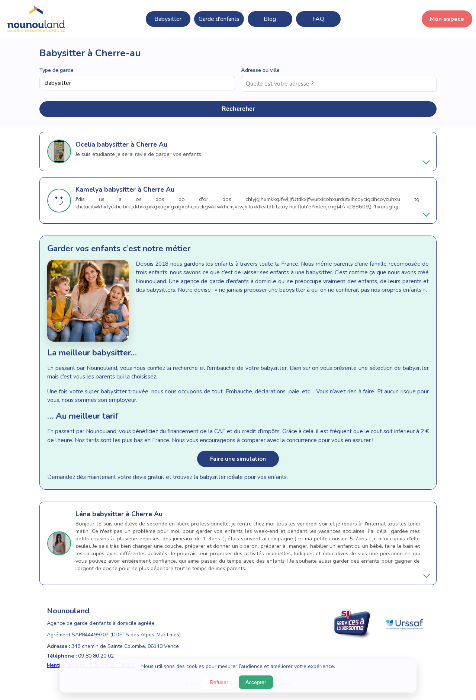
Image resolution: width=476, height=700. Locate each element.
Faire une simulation (238, 459)
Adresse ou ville (260, 70)
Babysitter (167, 19)
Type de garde (56, 70)
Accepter (255, 682)
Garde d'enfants (219, 19)
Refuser (219, 682)
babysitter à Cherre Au (132, 144)
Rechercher (238, 109)
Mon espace (447, 19)
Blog (270, 19)
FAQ (318, 19)
